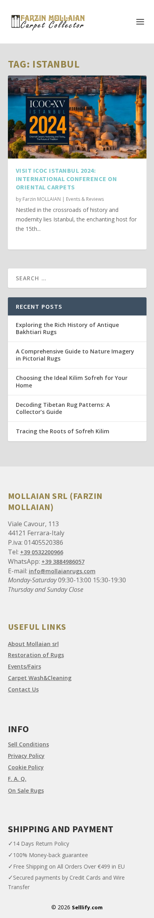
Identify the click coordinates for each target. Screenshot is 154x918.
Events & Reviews (85, 199)
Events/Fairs (24, 666)
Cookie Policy (26, 767)
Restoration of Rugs (36, 655)
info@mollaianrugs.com (62, 571)
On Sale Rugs (26, 790)
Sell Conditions (28, 744)
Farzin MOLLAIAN (42, 199)
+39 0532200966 (41, 552)
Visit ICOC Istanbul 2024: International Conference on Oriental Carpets (66, 178)
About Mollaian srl (33, 644)
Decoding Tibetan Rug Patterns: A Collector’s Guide (63, 408)
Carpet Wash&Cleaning (39, 678)
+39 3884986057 (63, 561)
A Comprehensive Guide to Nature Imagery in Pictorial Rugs (75, 355)
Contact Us (23, 689)
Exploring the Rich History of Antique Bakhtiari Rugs (67, 328)
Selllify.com (87, 907)
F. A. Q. (17, 778)
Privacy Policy (26, 755)
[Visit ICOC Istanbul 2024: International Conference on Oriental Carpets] (77, 117)
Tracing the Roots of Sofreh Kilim (62, 431)
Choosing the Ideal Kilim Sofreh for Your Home (72, 381)
